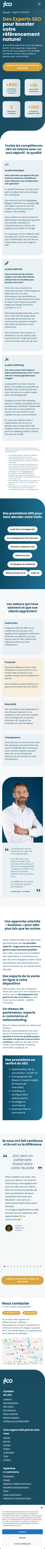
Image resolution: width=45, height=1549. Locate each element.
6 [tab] (21, 1266)
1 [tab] (4, 1266)
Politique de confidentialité (16, 1421)
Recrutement (9, 1410)
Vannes (6, 1445)
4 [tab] (14, 1266)
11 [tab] (37, 1266)
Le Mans (7, 1460)
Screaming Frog (28, 471)
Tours (5, 1456)
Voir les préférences (22, 1544)
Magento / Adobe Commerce (17, 1483)
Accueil (6, 12)
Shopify (8, 203)
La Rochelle (8, 1452)
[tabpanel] (22, 1194)
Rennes (6, 1441)
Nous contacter (10, 1414)
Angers (6, 1449)
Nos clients (8, 1406)
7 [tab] (24, 1266)
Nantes (6, 1438)
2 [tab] (8, 1266)
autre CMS (34, 203)
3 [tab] (11, 1266)
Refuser (22, 1538)
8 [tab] (27, 1266)
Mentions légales (11, 1417)
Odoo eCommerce (12, 1494)
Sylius (6, 1491)
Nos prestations (10, 1403)
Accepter (22, 1532)
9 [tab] (31, 1266)
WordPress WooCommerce (16, 1487)
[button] (42, 1507)
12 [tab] (40, 1266)
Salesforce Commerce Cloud (17, 1498)
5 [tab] (17, 1266)
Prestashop (31, 200)
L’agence (7, 1399)
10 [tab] (34, 1266)
